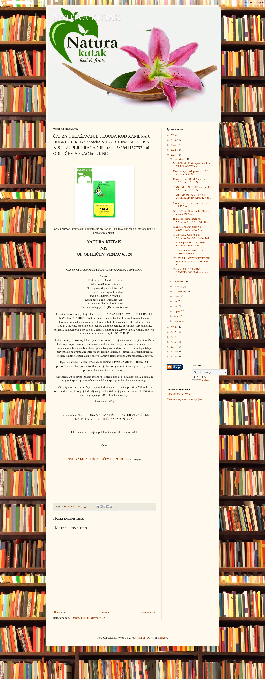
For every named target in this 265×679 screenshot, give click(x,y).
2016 (173, 341)
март (177, 316)
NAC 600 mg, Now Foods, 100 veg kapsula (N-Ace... (191, 212)
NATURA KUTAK (87, 17)
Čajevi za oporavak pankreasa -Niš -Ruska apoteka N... (191, 172)
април (177, 311)
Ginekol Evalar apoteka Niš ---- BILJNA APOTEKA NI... (189, 228)
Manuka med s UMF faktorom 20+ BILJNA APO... (191, 204)
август (177, 296)
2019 (173, 332)
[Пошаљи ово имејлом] (97, 506)
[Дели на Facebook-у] (107, 506)
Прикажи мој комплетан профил (184, 399)
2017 (173, 336)
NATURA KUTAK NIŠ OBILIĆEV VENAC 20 (95, 459)
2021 (173, 154)
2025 (173, 135)
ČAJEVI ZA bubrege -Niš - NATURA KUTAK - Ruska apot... (192, 236)
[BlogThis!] (101, 506)
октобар (178, 286)
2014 (173, 351)
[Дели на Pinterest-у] (111, 506)
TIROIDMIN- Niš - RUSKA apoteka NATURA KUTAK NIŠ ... (192, 188)
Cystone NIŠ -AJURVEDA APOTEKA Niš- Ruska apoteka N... (190, 272)
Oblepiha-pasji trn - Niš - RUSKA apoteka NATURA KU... (190, 244)
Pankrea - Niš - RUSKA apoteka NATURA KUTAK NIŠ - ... (189, 180)
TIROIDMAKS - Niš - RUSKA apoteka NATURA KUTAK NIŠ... (192, 196)
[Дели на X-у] (104, 506)
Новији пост (61, 612)
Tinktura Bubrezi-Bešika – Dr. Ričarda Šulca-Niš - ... (188, 252)
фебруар (178, 321)
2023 (173, 144)
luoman (141, 637)
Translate (204, 380)
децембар (179, 158)
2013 (173, 356)
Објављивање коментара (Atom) (89, 617)
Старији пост (148, 612)
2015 (173, 346)
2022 (173, 149)
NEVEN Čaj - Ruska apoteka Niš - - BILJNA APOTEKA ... (191, 164)
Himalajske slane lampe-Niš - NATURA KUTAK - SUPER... (190, 220)
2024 (173, 140)
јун (176, 306)
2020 (173, 327)
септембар (180, 291)
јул (176, 301)
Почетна (104, 612)
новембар (179, 281)
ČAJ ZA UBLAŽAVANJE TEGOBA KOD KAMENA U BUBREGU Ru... (192, 261)
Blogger (163, 637)
